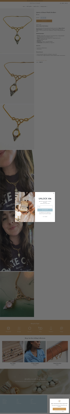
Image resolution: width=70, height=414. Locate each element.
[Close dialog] (54, 193)
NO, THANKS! (45, 216)
